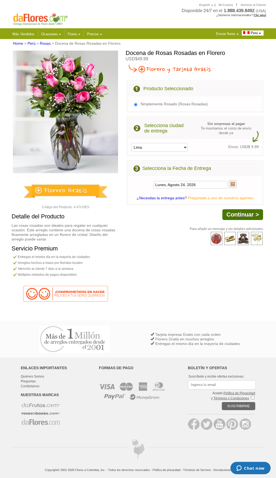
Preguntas (28, 381)
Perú (254, 33)
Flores (73, 34)
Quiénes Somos (32, 376)
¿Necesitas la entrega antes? (195, 198)
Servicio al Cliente (253, 4)
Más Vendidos (23, 34)
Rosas (45, 43)
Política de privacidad (166, 470)
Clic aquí (260, 15)
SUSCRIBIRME (238, 406)
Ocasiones (50, 34)
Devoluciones (222, 470)
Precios (93, 34)
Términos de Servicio (197, 470)
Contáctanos (30, 386)
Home (18, 43)
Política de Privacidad (239, 393)
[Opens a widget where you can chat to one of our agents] (250, 468)
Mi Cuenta (226, 4)
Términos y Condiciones (231, 398)
